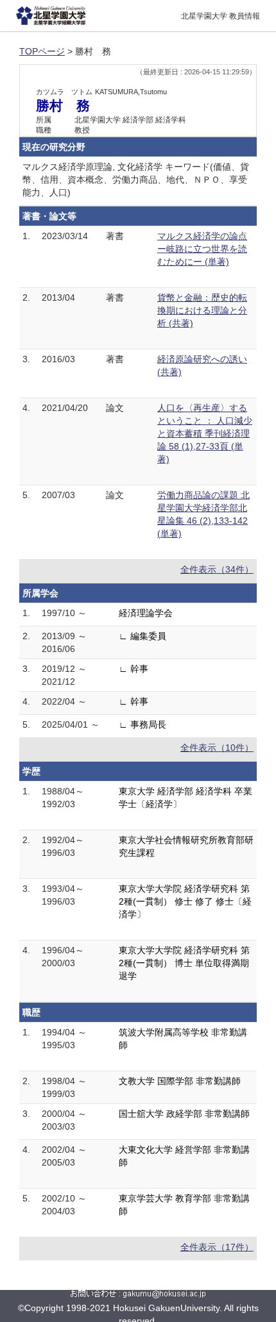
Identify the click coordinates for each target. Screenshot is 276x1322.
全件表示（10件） (217, 747)
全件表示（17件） (217, 1247)
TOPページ (42, 51)
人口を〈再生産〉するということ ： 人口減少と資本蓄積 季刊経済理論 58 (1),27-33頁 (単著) (204, 433)
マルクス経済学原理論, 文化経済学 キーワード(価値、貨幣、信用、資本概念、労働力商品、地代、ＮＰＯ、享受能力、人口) (135, 179)
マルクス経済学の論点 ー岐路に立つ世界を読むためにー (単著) (202, 249)
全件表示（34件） (217, 569)
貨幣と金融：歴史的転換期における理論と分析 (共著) (202, 310)
